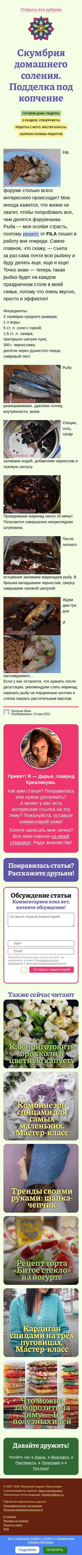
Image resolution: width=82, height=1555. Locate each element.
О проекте (9, 1516)
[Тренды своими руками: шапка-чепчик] (41, 1178)
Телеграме (51, 1463)
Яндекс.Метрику (40, 1542)
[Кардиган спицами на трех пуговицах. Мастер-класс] (42, 1338)
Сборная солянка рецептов (41, 134)
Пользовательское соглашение (22, 1505)
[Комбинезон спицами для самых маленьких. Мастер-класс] (42, 1118)
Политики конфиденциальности (46, 963)
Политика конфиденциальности (23, 1509)
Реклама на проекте (16, 1520)
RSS (6, 1529)
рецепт (31, 233)
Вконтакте (60, 1457)
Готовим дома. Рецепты (41, 113)
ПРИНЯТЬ (55, 1550)
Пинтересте (25, 1463)
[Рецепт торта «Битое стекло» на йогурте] (41, 1250)
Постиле (40, 1468)
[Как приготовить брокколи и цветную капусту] (41, 1034)
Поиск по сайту (12, 1525)
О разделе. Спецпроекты (41, 120)
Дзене (40, 1457)
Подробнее (27, 1550)
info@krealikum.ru (53, 1494)
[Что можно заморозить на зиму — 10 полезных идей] (42, 1410)
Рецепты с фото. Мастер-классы (41, 127)
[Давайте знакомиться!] (41, 748)
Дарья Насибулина (50, 1490)
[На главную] (41, 39)
